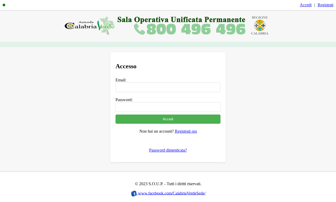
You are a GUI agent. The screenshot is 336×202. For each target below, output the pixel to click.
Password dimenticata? (168, 150)
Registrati (325, 5)
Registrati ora (186, 131)
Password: (124, 99)
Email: (121, 80)
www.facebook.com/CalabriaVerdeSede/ (171, 193)
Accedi (306, 5)
